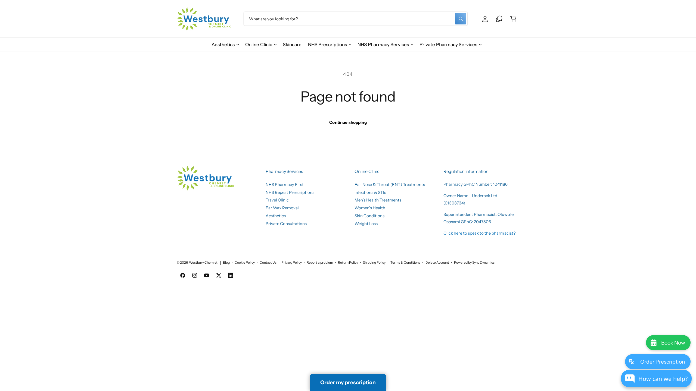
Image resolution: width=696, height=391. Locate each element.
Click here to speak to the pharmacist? (479, 233)
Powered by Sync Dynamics (474, 262)
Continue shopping (348, 122)
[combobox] (356, 19)
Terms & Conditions (405, 262)
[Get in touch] (499, 19)
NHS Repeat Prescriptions (290, 192)
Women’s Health (370, 207)
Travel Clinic (277, 200)
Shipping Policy (374, 262)
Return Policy (348, 262)
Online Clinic (258, 44)
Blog (226, 262)
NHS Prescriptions (327, 44)
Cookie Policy (245, 262)
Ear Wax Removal (282, 207)
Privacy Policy (291, 262)
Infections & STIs (370, 192)
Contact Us (268, 262)
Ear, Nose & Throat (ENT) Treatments (390, 184)
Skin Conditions (369, 215)
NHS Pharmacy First (285, 184)
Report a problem (320, 262)
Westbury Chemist (203, 262)
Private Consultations (286, 223)
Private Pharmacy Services (448, 44)
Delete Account (437, 262)
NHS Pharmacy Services (383, 44)
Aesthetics (223, 44)
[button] (225, 45)
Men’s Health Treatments (378, 200)
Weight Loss (366, 223)
